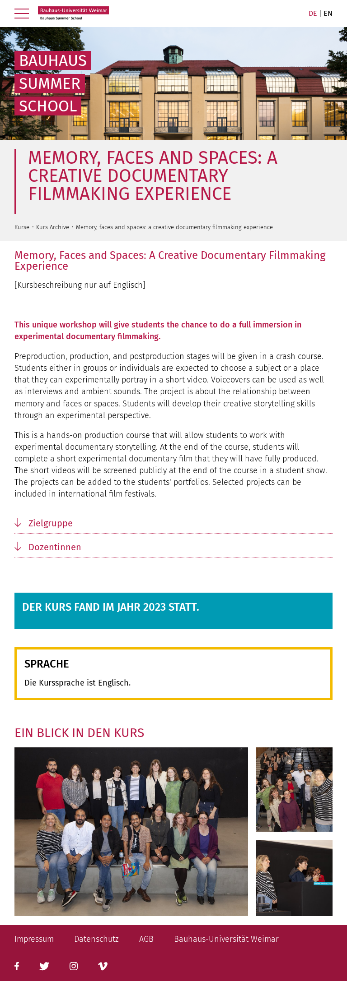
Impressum (34, 939)
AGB (146, 939)
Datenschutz (96, 939)
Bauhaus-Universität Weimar (226, 939)
